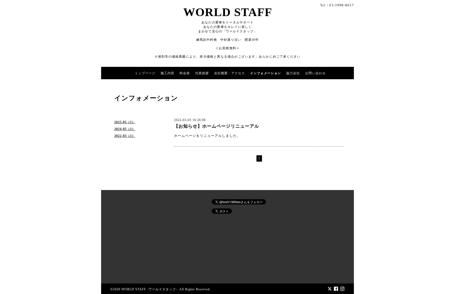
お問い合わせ (315, 73)
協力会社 (293, 73)
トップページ (145, 73)
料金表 (185, 73)
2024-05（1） (124, 129)
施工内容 (167, 73)
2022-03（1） (124, 136)
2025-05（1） (124, 122)
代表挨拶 (202, 73)
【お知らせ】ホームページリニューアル (216, 126)
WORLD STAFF (227, 12)
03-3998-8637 (341, 5)
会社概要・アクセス (229, 73)
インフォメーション (265, 73)
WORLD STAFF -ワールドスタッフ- (149, 289)
